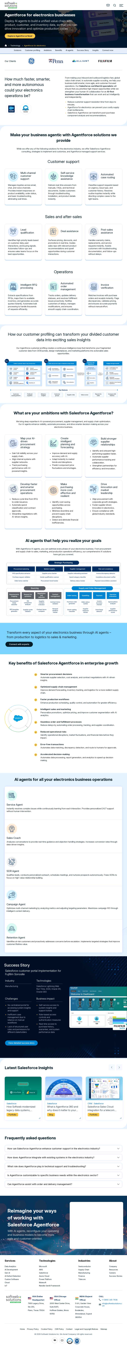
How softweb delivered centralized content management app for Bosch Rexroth (103, 1108)
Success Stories (115, 1276)
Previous (112, 1067)
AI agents (69, 50)
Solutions (17, 50)
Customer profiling (32, 50)
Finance (81, 1276)
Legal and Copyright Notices (87, 1329)
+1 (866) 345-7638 (109, 1300)
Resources (113, 1270)
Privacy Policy (33, 1329)
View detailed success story (21, 1043)
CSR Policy (59, 1329)
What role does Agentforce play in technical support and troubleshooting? (46, 1166)
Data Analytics (10, 1266)
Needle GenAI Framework (49, 1286)
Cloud (7, 1282)
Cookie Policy (47, 1329)
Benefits (58, 50)
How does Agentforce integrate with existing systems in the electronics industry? (50, 1157)
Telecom (82, 1279)
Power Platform (45, 1279)
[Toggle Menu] (121, 5)
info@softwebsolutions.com (112, 1304)
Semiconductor (84, 1266)
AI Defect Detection (13, 1276)
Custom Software (12, 1279)
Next (119, 1067)
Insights (96, 50)
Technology (15, 46)
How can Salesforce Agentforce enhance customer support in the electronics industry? (53, 1148)
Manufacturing (84, 1273)
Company (113, 1266)
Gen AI (7, 1273)
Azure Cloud (44, 1276)
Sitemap (103, 1329)
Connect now (107, 50)
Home (22, 1329)
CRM (49, 1103)
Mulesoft (42, 1282)
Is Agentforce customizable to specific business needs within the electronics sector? (52, 1175)
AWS (41, 1270)
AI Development (11, 1270)
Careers (112, 1273)
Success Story (83, 50)
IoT (6, 1286)
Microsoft (43, 1266)
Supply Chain (83, 1270)
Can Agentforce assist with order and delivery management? (39, 1184)
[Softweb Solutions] (13, 1298)
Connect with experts (19, 644)
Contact (69, 1329)
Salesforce (11, 1103)
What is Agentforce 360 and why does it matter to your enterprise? (22, 1108)
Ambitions (48, 50)
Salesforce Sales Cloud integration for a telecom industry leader (60, 1108)
